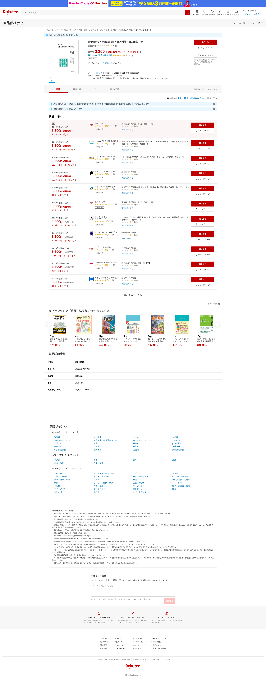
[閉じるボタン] (219, 35)
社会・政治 (99, 30)
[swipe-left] (48, 324)
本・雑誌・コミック (68, 30)
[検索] (187, 12)
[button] (205, 12)
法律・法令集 (111, 30)
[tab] (58, 89)
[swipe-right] (217, 324)
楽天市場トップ (52, 30)
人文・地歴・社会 (85, 30)
